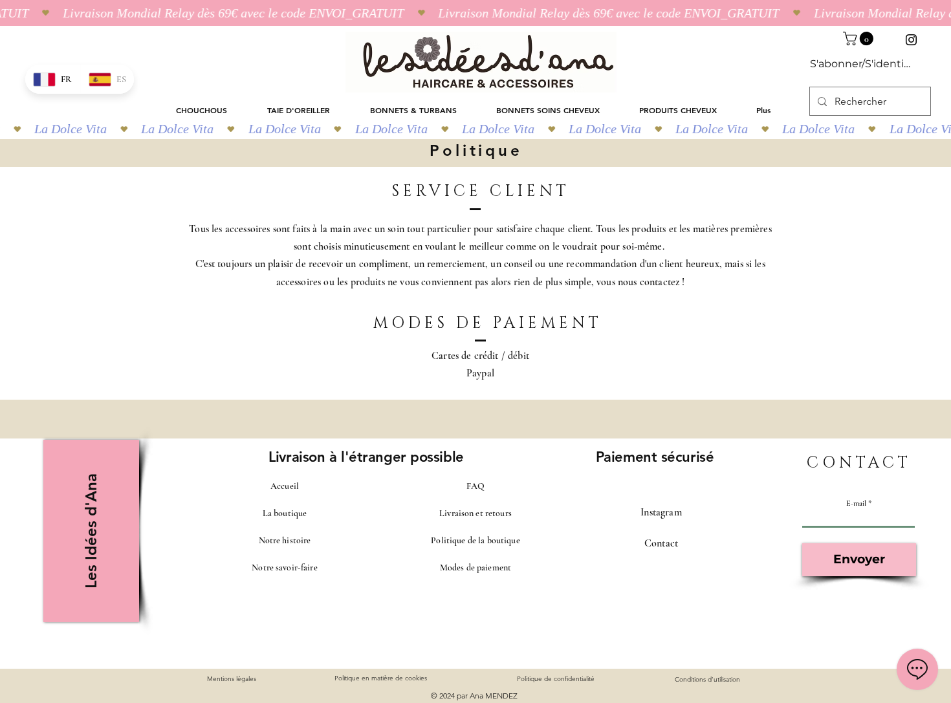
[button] (860, 38)
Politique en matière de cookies (381, 678)
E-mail (856, 503)
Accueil (284, 486)
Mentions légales (231, 679)
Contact (661, 543)
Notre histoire (285, 540)
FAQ (475, 486)
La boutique (285, 513)
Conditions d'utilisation (707, 679)
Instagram (660, 512)
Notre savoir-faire (285, 567)
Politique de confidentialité (556, 679)
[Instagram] (911, 39)
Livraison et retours (475, 513)
